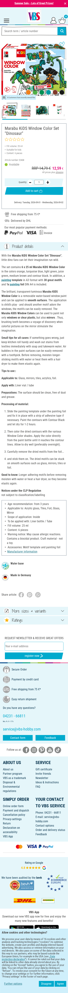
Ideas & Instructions (47, 782)
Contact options (45, 825)
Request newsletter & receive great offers (34, 638)
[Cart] (62, 20)
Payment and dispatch (16, 810)
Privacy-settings (12, 819)
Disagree (46, 983)
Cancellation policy (14, 815)
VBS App (8, 836)
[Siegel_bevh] (21, 885)
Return (7, 823)
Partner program (12, 773)
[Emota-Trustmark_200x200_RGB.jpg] (56, 882)
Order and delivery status (50, 830)
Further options (13, 983)
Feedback (50, 738)
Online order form (13, 806)
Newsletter (42, 778)
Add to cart (31, 191)
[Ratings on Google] (34, 865)
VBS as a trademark (14, 778)
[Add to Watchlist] (62, 44)
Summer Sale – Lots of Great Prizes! (34, 3)
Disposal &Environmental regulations (11, 787)
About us (8, 769)
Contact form (17, 738)
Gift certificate (44, 769)
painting (6, 280)
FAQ (38, 786)
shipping (59, 172)
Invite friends (43, 773)
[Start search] (62, 31)
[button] (5, 70)
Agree (60, 983)
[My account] (53, 20)
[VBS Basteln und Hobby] (34, 16)
